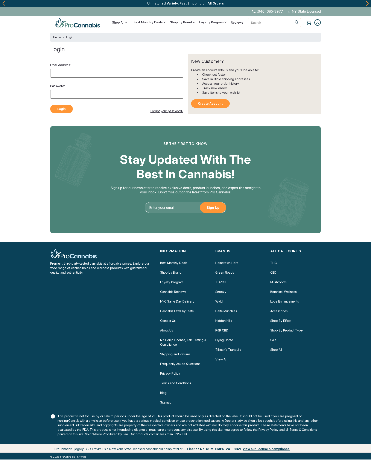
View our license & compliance (266, 449)
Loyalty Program (211, 22)
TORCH (220, 282)
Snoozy (220, 292)
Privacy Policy (170, 373)
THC (273, 263)
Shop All (118, 22)
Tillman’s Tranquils (228, 349)
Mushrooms (278, 282)
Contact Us (168, 320)
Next (367, 3)
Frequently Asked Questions (180, 364)
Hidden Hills (223, 320)
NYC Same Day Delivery (177, 301)
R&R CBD (221, 330)
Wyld (219, 301)
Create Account (210, 103)
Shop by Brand (181, 22)
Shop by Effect (280, 320)
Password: (57, 86)
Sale (273, 340)
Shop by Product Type (286, 330)
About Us (166, 330)
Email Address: (60, 65)
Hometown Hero (227, 263)
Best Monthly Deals (149, 22)
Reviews (237, 22)
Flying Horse (224, 340)
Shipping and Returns (175, 354)
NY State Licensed (306, 11)
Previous (4, 3)
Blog (163, 393)
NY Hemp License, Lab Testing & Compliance (183, 342)
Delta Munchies (226, 311)
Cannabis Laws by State (177, 311)
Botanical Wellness (283, 292)
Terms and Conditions (175, 383)
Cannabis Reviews (173, 292)
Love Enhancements (284, 301)
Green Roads (224, 272)
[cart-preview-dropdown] (308, 22)
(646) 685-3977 (270, 11)
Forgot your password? (167, 111)
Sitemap (166, 402)
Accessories (279, 311)
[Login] (317, 22)
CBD (273, 272)
